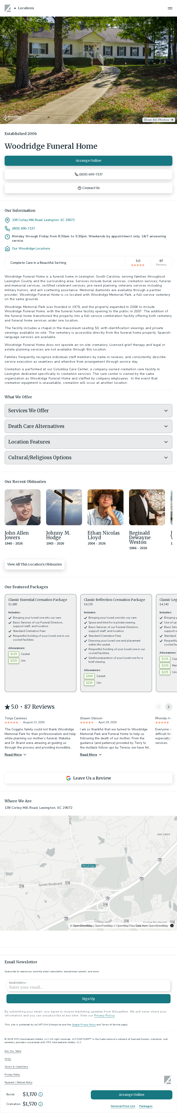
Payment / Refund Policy (18, 1082)
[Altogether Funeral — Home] (8, 8)
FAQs (8, 1059)
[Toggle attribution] (172, 925)
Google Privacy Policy (84, 1024)
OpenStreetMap (158, 925)
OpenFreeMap (104, 925)
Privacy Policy (104, 1015)
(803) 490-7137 (23, 228)
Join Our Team (13, 1051)
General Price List (123, 1106)
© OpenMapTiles (124, 925)
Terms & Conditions (16, 1066)
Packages (146, 1106)
